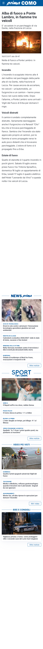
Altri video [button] (35, 504)
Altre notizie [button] (34, 365)
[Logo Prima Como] (21, 3)
